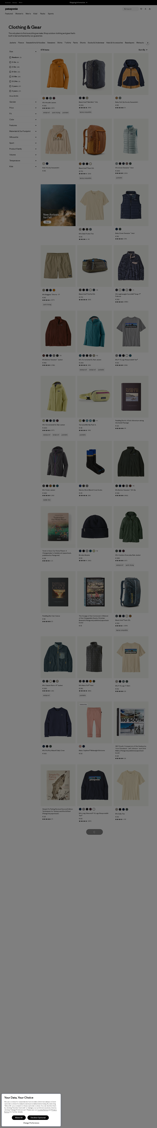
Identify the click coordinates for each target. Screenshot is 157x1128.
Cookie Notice (42, 1110)
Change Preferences (31, 1123)
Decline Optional (38, 1117)
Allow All (19, 1117)
